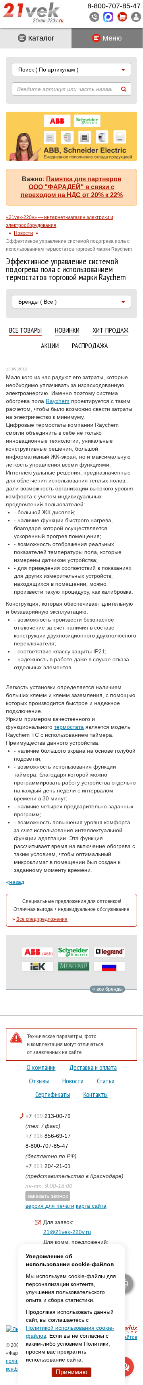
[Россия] (109, 966)
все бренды (109, 989)
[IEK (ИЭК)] (38, 966)
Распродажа (90, 346)
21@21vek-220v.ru (67, 1232)
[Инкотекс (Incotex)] (73, 966)
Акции (50, 346)
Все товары (25, 330)
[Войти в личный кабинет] (136, 16)
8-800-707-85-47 (46, 1146)
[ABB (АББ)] (38, 952)
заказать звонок (47, 1196)
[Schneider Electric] (73, 952)
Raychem (58, 401)
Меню (111, 38)
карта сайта (91, 1206)
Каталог (40, 38)
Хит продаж (110, 330)
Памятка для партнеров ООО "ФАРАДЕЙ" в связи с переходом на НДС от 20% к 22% (72, 187)
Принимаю (71, 1372)
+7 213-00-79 (48, 1116)
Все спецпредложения (42, 919)
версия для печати (49, 1206)
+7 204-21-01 (48, 1166)
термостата (69, 727)
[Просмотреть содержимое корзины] (122, 17)
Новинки (67, 330)
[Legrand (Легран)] (109, 952)
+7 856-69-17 (48, 1136)
